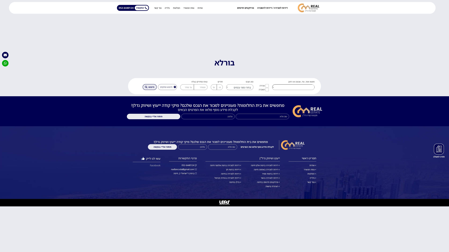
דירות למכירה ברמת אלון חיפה (264, 165)
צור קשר (157, 8)
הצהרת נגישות (272, 186)
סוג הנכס (249, 81)
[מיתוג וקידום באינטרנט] (224, 202)
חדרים (220, 81)
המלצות (176, 8)
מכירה (262, 85)
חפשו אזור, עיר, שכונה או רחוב (301, 81)
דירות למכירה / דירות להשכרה (272, 8)
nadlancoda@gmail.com (182, 169)
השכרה (262, 89)
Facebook (155, 165)
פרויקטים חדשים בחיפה (267, 182)
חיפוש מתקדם (166, 87)
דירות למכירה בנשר (269, 178)
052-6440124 (188, 165)
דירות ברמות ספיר (270, 173)
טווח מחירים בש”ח (199, 81)
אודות (200, 8)
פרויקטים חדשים (245, 8)
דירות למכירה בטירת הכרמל (226, 178)
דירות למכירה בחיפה (230, 173)
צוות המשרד (188, 8)
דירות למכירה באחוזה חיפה (266, 169)
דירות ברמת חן (232, 169)
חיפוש (151, 87)
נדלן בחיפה (234, 182)
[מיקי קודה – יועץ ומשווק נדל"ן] (308, 8)
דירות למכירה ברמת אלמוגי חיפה (224, 165)
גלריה (167, 8)
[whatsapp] (5, 63)
